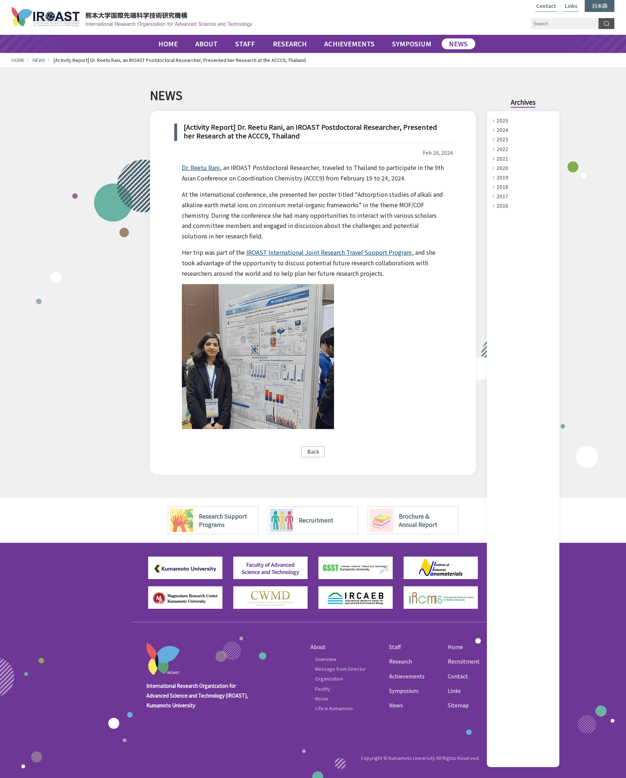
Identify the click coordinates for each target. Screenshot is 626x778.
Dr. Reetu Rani (201, 167)
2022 (502, 149)
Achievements (407, 676)
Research (400, 661)
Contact (546, 6)
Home (455, 646)
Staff (395, 646)
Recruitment (464, 661)
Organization (329, 678)
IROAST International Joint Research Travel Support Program (329, 252)
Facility (322, 688)
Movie (321, 698)
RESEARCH (290, 44)
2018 (502, 186)
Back (313, 451)
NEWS (458, 44)
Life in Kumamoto (334, 708)
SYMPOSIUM (411, 44)
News (396, 705)
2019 (502, 177)
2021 (502, 158)
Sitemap (458, 705)
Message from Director (340, 668)
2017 (502, 196)
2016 (502, 205)
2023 (502, 139)
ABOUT (206, 44)
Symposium (403, 690)
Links (571, 6)
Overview (325, 659)
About (318, 646)
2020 (502, 167)
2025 (502, 120)
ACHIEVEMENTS (349, 44)
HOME (168, 44)
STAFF (245, 44)
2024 (502, 129)
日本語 (599, 5)
